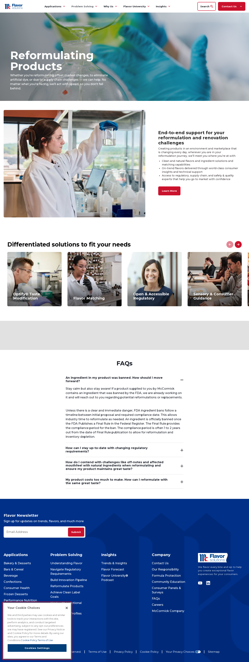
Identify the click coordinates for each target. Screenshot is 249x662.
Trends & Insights (114, 563)
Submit (76, 532)
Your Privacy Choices (180, 651)
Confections (13, 582)
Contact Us (160, 563)
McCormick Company (168, 611)
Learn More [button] (169, 190)
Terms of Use (97, 651)
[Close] (67, 608)
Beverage (11, 575)
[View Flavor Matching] (94, 279)
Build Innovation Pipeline (68, 580)
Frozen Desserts (16, 594)
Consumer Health (17, 588)
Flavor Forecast (112, 569)
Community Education (168, 582)
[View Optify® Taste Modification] (34, 279)
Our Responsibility (165, 569)
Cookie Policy (149, 651)
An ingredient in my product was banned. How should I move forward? (114, 379)
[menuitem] (64, 6)
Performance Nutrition (20, 600)
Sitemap (214, 651)
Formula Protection (166, 575)
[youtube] (201, 583)
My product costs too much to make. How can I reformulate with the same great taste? (117, 481)
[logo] (221, 558)
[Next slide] (238, 244)
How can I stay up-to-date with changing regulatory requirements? (107, 449)
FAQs (156, 598)
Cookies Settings (37, 647)
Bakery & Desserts (17, 563)
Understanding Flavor (66, 563)
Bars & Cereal (14, 569)
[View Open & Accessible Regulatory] (154, 279)
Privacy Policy (123, 651)
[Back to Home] (14, 6)
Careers (157, 604)
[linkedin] (207, 583)
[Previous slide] (229, 244)
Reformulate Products (66, 586)
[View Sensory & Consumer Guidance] (215, 279)
